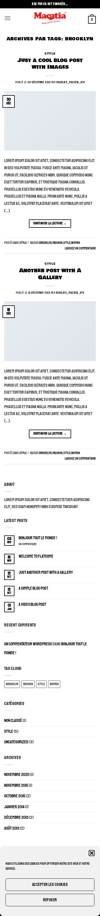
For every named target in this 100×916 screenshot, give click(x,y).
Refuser (50, 900)
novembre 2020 (16, 774)
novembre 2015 (16, 785)
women (75, 243)
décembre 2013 (16, 817)
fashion (57, 243)
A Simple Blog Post (33, 588)
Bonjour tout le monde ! (38, 538)
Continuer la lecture (50, 223)
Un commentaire (32, 544)
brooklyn (45, 243)
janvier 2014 (14, 807)
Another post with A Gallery (50, 274)
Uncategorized (16, 742)
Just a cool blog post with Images (50, 64)
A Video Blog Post (32, 604)
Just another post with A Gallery (46, 572)
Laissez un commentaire (80, 248)
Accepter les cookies (50, 884)
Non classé (13, 720)
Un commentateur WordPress (28, 644)
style (67, 243)
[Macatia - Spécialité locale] (50, 18)
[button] (91, 853)
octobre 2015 (14, 796)
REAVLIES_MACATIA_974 (70, 82)
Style (50, 53)
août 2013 (11, 828)
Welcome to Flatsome (36, 556)
